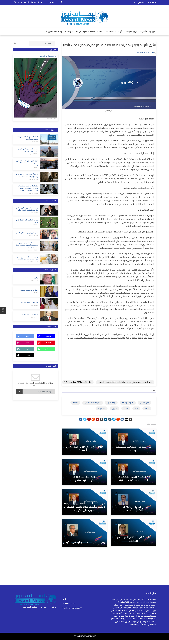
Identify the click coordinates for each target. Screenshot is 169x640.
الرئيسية (152, 32)
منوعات (69, 32)
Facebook (48, 336)
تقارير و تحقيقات (132, 32)
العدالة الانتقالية (89, 32)
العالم (147, 408)
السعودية (101, 408)
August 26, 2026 (33, 154)
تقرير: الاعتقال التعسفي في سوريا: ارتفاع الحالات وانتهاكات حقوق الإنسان (125, 382)
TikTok (27, 355)
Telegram (27, 349)
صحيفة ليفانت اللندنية (92, 403)
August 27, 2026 (33, 142)
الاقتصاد (100, 32)
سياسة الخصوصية (30, 607)
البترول (114, 408)
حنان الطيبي (144, 403)
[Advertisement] (109, 358)
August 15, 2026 (33, 179)
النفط (126, 408)
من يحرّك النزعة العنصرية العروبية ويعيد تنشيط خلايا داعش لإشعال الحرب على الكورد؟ (84, 507)
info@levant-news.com (71, 608)
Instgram (27, 342)
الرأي (121, 32)
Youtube (48, 342)
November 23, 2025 (32, 262)
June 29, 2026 (34, 225)
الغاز (136, 408)
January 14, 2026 (33, 235)
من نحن (54, 607)
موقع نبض (48, 349)
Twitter (27, 336)
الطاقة (75, 403)
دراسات (78, 32)
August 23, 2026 (33, 168)
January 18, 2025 (51, 118)
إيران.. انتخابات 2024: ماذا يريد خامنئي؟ (77, 382)
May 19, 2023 (34, 280)
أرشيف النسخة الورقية (54, 32)
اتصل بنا (44, 607)
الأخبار (144, 32)
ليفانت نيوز (111, 403)
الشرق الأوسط (127, 403)
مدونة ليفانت (111, 32)
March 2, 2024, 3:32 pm (145, 53)
